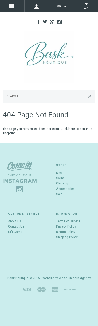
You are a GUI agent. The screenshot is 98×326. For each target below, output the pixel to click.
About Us (14, 221)
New (59, 173)
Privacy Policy (66, 226)
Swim (60, 178)
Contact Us (16, 226)
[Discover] (70, 289)
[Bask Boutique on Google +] (51, 21)
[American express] (55, 289)
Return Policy (65, 232)
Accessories (65, 189)
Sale (59, 194)
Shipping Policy (67, 237)
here (71, 129)
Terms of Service (68, 221)
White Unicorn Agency (75, 278)
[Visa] (26, 289)
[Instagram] (20, 176)
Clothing (62, 183)
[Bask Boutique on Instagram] (58, 21)
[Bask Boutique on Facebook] (37, 21)
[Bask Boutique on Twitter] (44, 21)
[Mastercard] (41, 289)
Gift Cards (15, 232)
